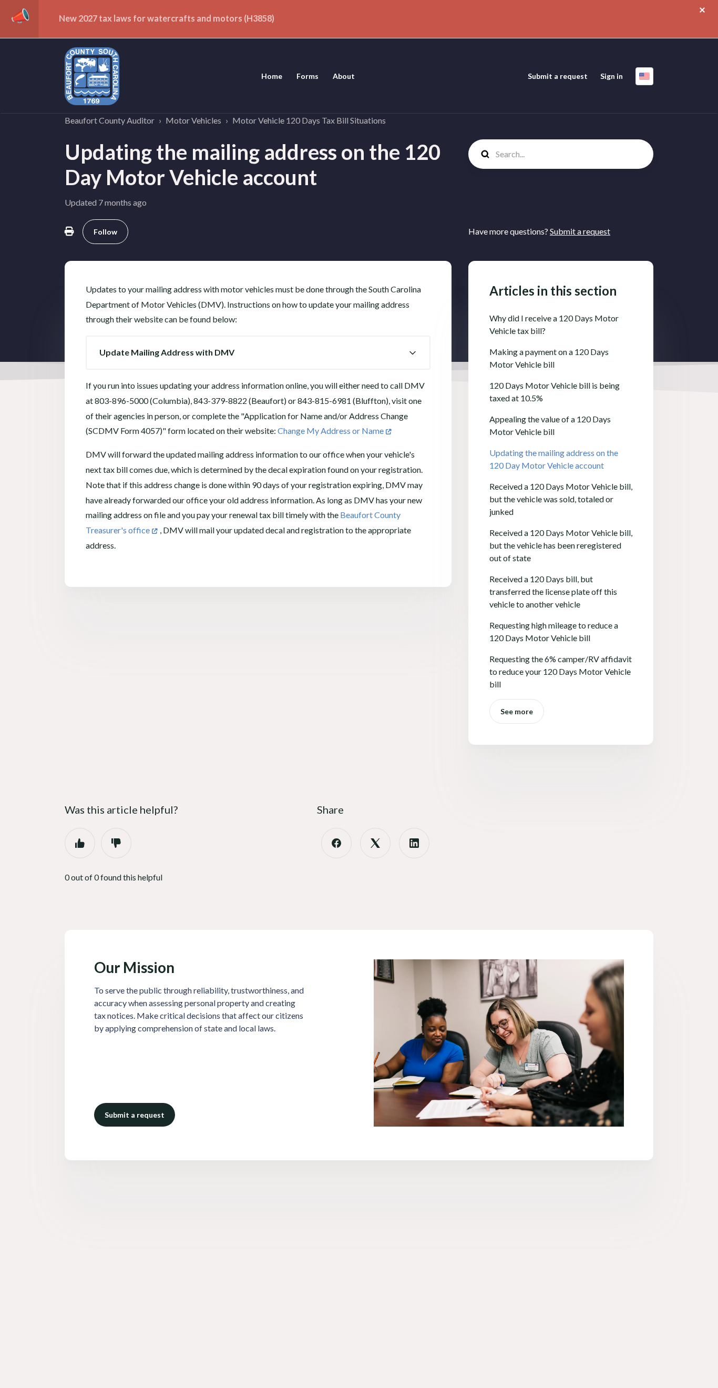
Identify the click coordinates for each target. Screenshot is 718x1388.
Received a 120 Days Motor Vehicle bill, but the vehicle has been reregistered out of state (560, 545)
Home (271, 76)
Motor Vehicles (193, 120)
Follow (105, 231)
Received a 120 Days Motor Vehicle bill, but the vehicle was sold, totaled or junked (560, 498)
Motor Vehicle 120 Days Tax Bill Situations (309, 120)
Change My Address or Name (331, 430)
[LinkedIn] (414, 843)
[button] (258, 353)
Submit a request (558, 76)
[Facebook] (336, 843)
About (344, 76)
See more (516, 711)
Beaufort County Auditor (110, 120)
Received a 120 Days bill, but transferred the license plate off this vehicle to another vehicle (553, 591)
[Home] (92, 76)
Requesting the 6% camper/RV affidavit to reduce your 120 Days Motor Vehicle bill (560, 671)
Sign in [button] (611, 76)
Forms (307, 76)
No (116, 843)
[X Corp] (375, 843)
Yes (80, 843)
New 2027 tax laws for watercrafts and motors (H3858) (166, 18)
